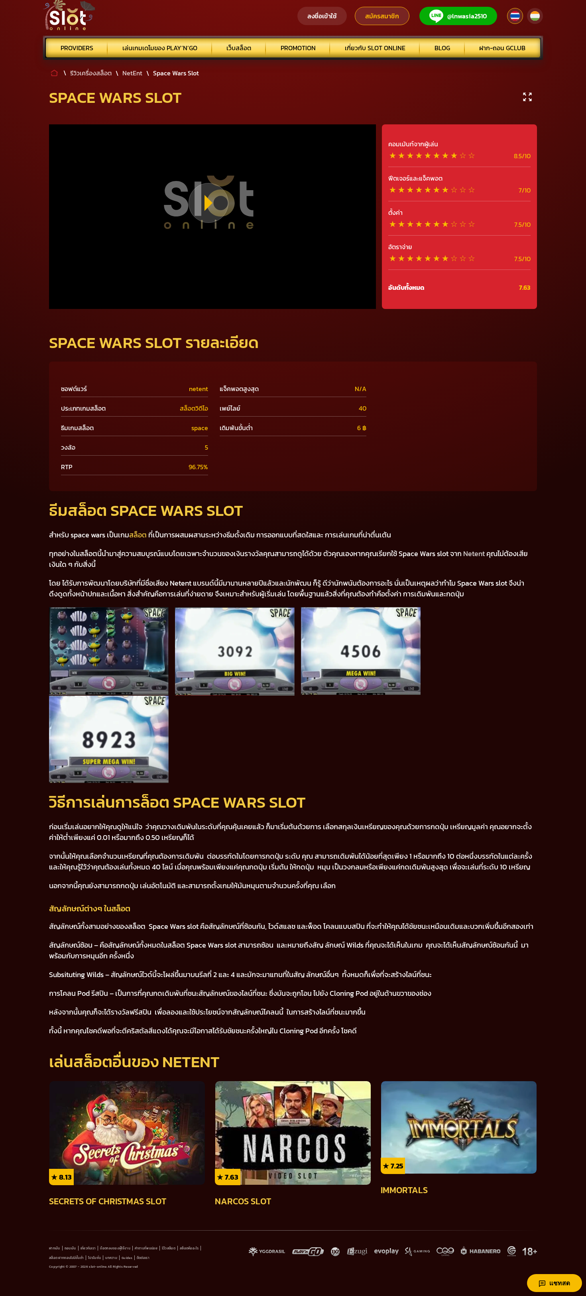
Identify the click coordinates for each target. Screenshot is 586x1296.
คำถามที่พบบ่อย (146, 1248)
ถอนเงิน (70, 1248)
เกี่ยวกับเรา (88, 1248)
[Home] (69, 16)
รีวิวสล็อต (168, 1248)
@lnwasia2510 (467, 16)
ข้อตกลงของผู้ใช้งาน (115, 1248)
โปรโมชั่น (94, 1257)
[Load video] (208, 202)
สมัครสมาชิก (382, 16)
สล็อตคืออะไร (189, 1248)
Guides (127, 1257)
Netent (474, 553)
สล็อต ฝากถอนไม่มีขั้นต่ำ (66, 1257)
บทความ (111, 1257)
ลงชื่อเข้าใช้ (322, 16)
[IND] (535, 16)
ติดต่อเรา (143, 1257)
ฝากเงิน (54, 1248)
